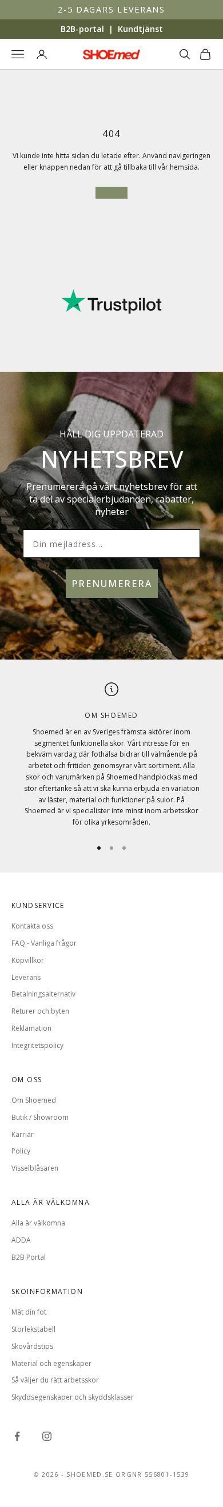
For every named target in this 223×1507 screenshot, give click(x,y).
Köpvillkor (27, 960)
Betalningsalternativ (43, 994)
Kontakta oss (32, 926)
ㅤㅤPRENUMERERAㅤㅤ (111, 583)
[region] (111, 755)
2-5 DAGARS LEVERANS (111, 9)
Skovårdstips (32, 1346)
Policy (20, 1151)
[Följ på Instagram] (47, 1436)
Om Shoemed (33, 1100)
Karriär (22, 1134)
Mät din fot (28, 1312)
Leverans (26, 977)
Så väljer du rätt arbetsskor (55, 1380)
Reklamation (31, 1028)
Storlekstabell (33, 1329)
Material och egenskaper (51, 1363)
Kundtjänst (140, 28)
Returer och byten (40, 1011)
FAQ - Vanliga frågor (44, 943)
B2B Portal (28, 1257)
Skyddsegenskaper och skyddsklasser (72, 1397)
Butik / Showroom (40, 1117)
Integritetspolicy (37, 1045)
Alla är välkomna (38, 1223)
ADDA (21, 1240)
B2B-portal (82, 28)
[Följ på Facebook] (17, 1436)
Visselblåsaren (34, 1168)
